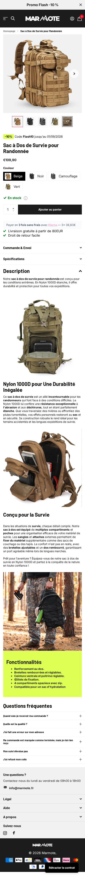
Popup (25, 198)
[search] (13, 18)
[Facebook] (14, 833)
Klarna (52, 225)
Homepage (9, 31)
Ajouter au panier (50, 209)
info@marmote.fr (21, 788)
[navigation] (17, 121)
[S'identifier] (72, 18)
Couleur (8, 168)
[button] (74, 73)
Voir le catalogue (5, 18)
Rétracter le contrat (62, 867)
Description (16, 271)
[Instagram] (5, 833)
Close (80, 5)
